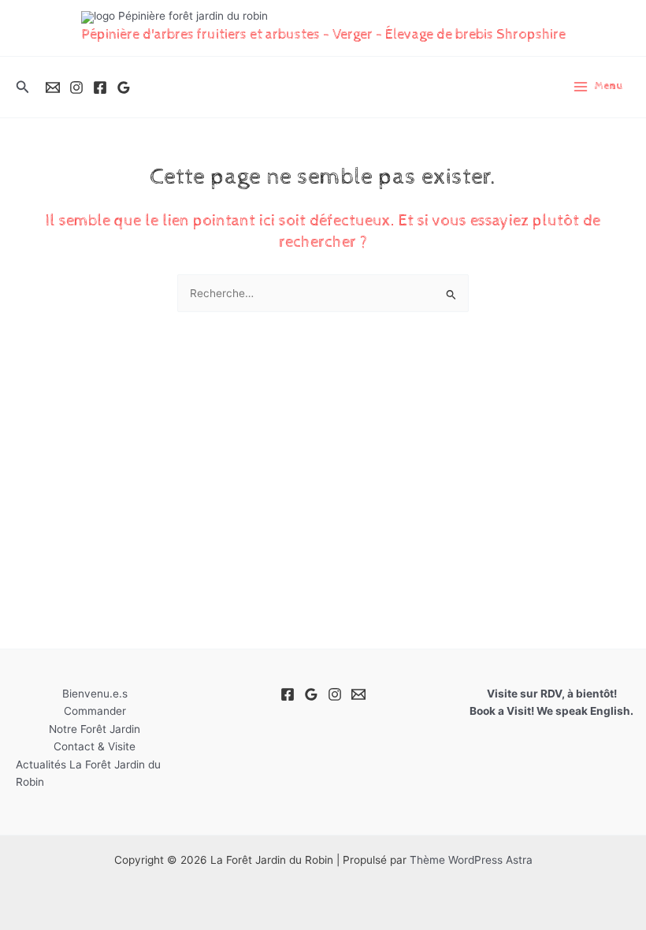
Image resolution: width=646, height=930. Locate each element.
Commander (95, 711)
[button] (23, 87)
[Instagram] (76, 87)
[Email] (53, 87)
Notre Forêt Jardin (94, 729)
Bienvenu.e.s (95, 693)
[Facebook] (100, 87)
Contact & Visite (95, 746)
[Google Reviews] (124, 87)
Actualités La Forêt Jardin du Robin (88, 773)
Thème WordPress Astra (471, 860)
